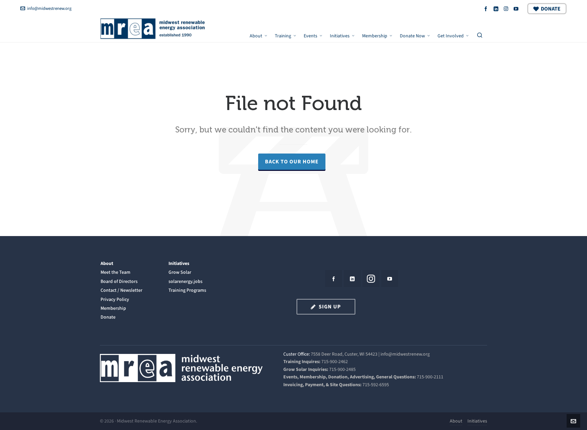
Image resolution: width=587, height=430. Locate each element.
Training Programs (187, 290)
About (107, 263)
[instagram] (507, 8)
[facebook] (486, 8)
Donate (551, 8)
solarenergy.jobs (185, 281)
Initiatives (178, 263)
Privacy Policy (115, 299)
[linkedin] (497, 8)
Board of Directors (119, 281)
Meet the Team (115, 272)
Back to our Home (292, 161)
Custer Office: (296, 354)
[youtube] (517, 8)
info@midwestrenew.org (49, 8)
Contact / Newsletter (121, 290)
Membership (113, 308)
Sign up (330, 306)
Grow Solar (179, 272)
